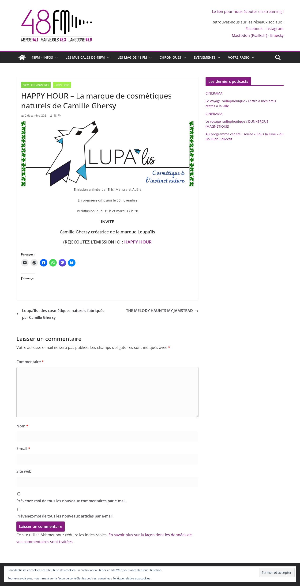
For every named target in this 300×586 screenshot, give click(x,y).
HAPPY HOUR (138, 242)
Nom (22, 426)
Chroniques (170, 57)
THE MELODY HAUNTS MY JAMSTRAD (159, 310)
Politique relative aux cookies (131, 578)
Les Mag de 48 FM (132, 57)
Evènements (204, 57)
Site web (23, 471)
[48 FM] (22, 57)
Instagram (275, 28)
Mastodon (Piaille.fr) (249, 35)
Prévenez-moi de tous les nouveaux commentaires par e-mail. (71, 500)
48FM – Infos (42, 57)
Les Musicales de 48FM (85, 57)
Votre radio (239, 57)
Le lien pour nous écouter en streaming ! (248, 11)
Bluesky (277, 35)
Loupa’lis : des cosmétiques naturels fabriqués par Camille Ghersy (63, 314)
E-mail (23, 448)
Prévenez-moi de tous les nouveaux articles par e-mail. (64, 516)
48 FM (57, 116)
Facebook (254, 28)
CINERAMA (214, 93)
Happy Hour (62, 85)
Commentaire (30, 361)
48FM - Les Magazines (36, 85)
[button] (55, 57)
